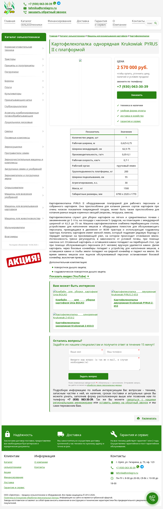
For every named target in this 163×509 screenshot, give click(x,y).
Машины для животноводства (22, 218)
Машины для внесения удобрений (18, 195)
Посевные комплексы (17, 137)
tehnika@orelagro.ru (42, 8)
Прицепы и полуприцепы (19, 65)
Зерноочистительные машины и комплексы (24, 161)
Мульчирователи (15, 227)
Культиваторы (13, 93)
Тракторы (10, 59)
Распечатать (149, 418)
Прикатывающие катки (18, 99)
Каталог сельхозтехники (31, 22)
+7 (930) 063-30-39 (40, 4)
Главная (9, 21)
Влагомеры (11, 236)
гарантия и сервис (130, 121)
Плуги (8, 87)
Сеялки (9, 131)
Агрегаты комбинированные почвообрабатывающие (22, 114)
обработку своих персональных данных (104, 385)
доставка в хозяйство (132, 115)
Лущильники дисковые (18, 122)
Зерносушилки (13, 146)
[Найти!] (155, 23)
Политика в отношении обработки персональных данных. (31, 497)
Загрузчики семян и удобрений (23, 168)
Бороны (9, 80)
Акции (7, 472)
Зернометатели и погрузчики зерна (22, 177)
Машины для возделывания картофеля (21, 207)
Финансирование (59, 21)
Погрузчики (12, 71)
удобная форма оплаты (133, 110)
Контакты (138, 21)
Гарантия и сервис (101, 22)
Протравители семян (17, 153)
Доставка (83, 21)
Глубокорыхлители (16, 106)
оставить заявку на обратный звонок (123, 402)
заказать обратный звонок (47, 12)
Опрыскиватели (14, 187)
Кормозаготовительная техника (18, 48)
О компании (119, 22)
